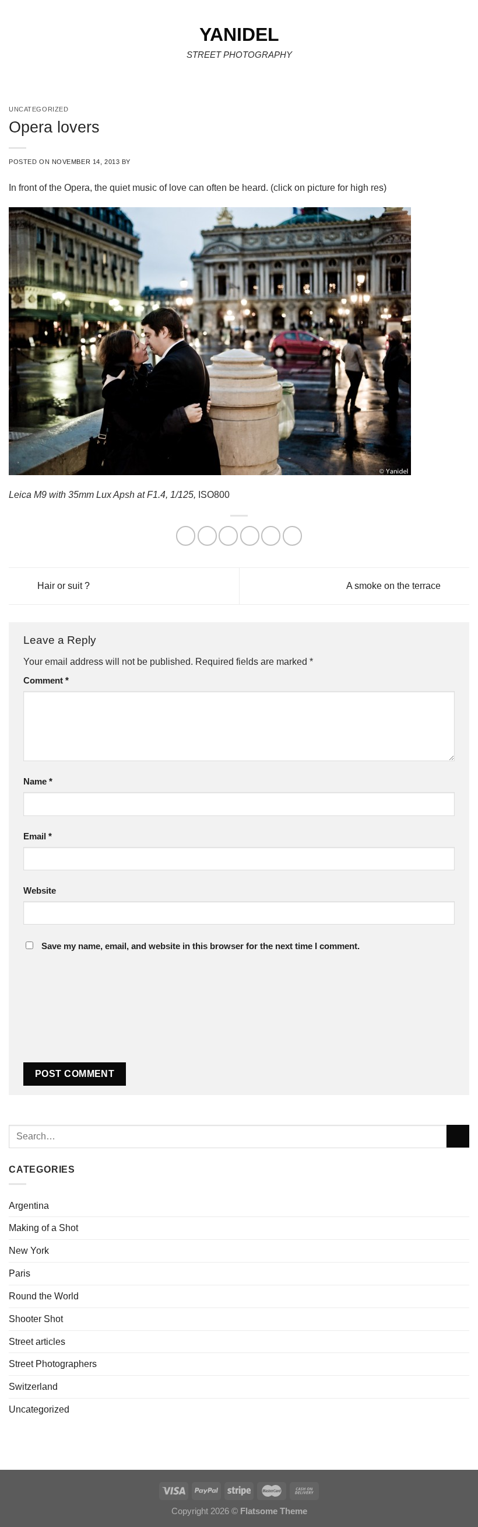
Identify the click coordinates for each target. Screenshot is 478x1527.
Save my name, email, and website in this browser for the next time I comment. (200, 946)
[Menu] (16, 46)
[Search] (465, 45)
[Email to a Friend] (249, 535)
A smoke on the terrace (394, 585)
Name (37, 781)
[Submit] (458, 1136)
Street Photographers (53, 1363)
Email (37, 836)
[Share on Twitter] (228, 535)
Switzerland (33, 1386)
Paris (19, 1273)
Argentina (29, 1205)
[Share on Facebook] (207, 535)
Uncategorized (39, 1409)
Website (39, 890)
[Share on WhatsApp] (185, 535)
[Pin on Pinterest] (270, 535)
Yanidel (239, 34)
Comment (46, 680)
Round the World (44, 1296)
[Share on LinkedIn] (292, 535)
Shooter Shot (36, 1318)
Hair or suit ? (62, 585)
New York (29, 1250)
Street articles (37, 1341)
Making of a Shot (43, 1227)
